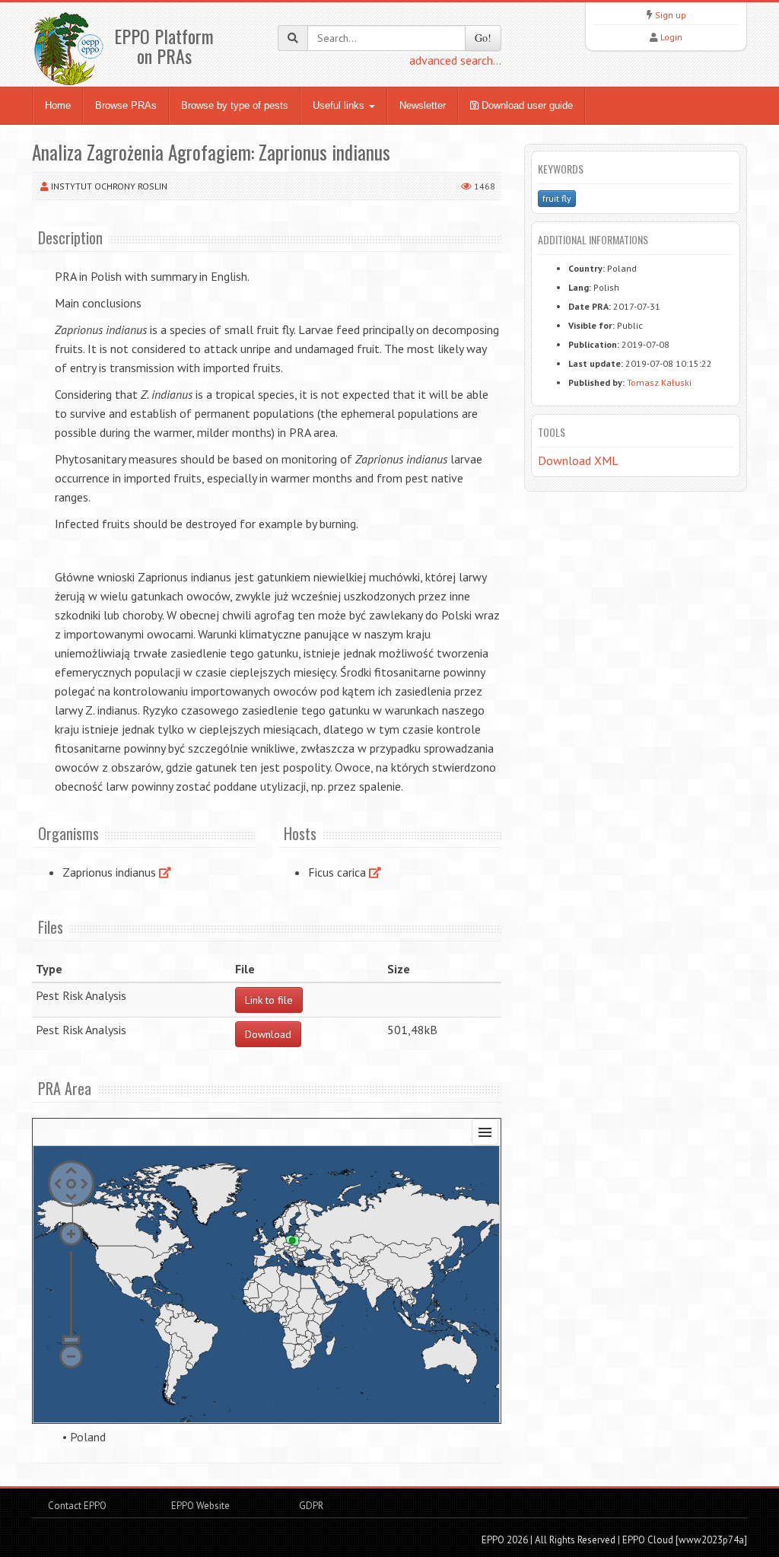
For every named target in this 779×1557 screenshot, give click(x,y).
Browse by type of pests (234, 105)
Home (58, 105)
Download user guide (526, 105)
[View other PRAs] (165, 872)
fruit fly (556, 198)
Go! (483, 37)
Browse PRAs (126, 105)
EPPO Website (200, 1505)
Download (268, 1034)
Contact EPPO (77, 1505)
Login (671, 37)
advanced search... (455, 60)
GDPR (310, 1505)
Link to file (269, 1000)
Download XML (578, 460)
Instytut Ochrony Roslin (109, 186)
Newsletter (422, 105)
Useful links (340, 105)
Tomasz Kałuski (659, 382)
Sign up (670, 15)
